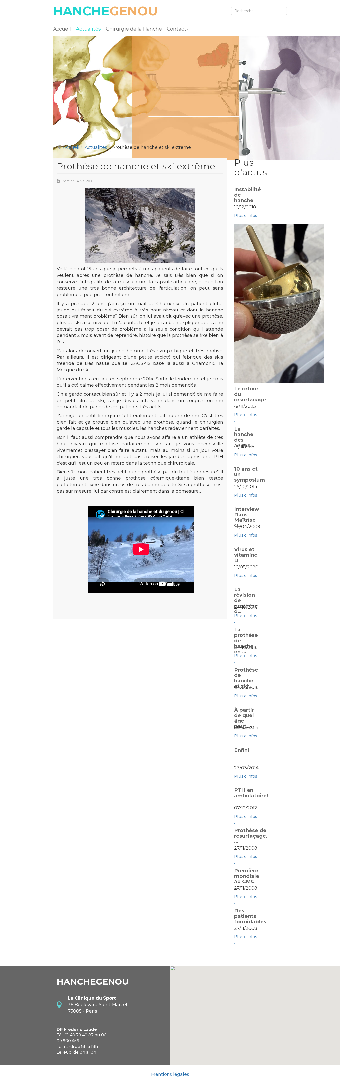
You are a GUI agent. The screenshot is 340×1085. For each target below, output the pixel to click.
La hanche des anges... (244, 437)
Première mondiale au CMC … (246, 879)
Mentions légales (170, 1074)
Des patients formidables (250, 916)
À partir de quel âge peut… (244, 718)
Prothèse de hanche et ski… (246, 678)
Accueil (62, 29)
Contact (176, 29)
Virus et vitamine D (245, 554)
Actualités (88, 29)
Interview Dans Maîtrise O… (246, 517)
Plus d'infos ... (245, 218)
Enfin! (241, 750)
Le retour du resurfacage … (250, 397)
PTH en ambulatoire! (251, 793)
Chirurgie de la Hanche (134, 29)
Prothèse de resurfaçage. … (250, 835)
